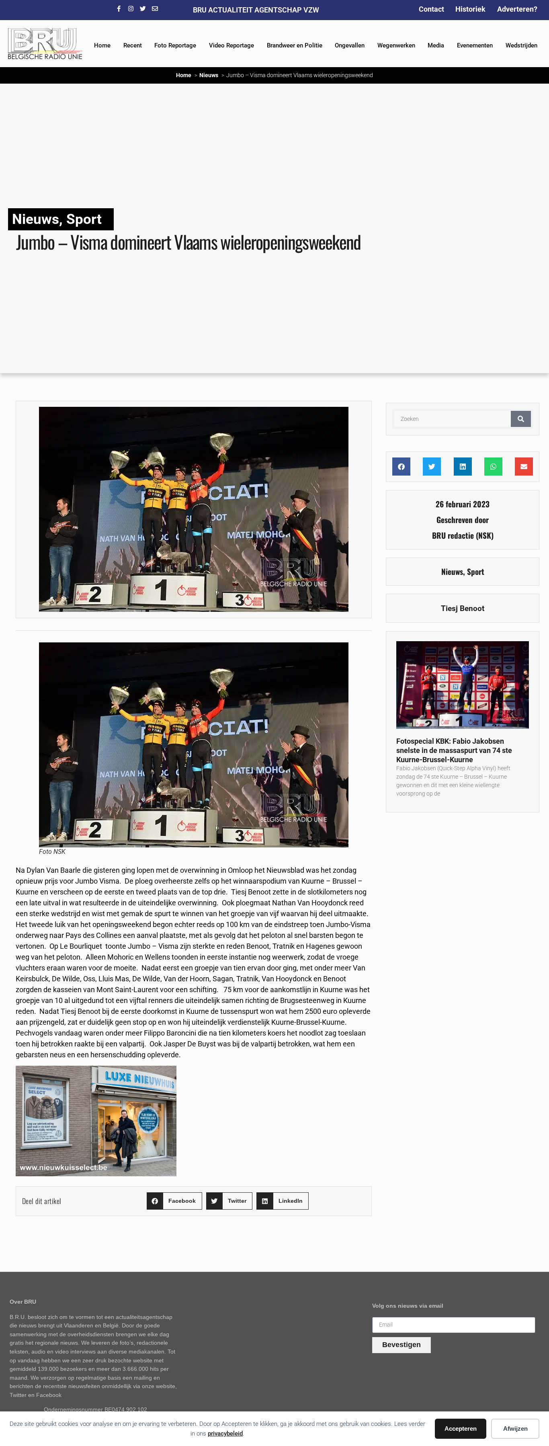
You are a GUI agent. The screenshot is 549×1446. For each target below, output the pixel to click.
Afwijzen (515, 1428)
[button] (174, 1201)
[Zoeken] (521, 419)
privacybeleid (225, 1433)
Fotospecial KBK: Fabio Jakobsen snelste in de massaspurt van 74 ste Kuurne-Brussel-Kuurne (454, 750)
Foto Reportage (175, 45)
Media (436, 45)
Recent (132, 45)
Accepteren (461, 1428)
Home (102, 45)
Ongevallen (350, 45)
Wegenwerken (396, 45)
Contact (431, 9)
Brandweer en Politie (294, 45)
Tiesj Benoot (462, 608)
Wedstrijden (521, 45)
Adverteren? (517, 9)
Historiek (470, 9)
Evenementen (475, 45)
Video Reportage (231, 45)
